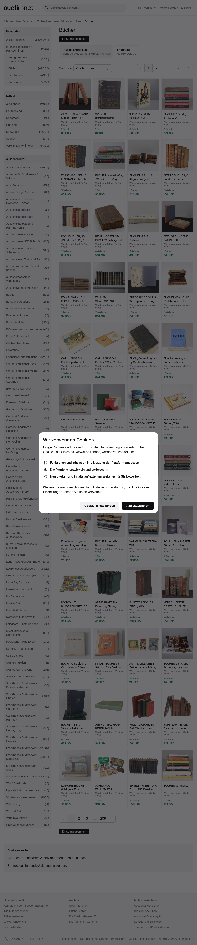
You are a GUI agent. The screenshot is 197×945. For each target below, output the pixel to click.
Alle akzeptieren (137, 506)
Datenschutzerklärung (108, 487)
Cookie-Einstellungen (99, 506)
